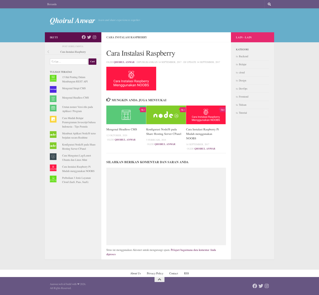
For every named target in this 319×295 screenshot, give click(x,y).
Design (242, 80)
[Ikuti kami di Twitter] (89, 37)
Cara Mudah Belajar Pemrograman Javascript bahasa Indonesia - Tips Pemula (79, 122)
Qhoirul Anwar (72, 20)
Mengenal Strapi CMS (74, 88)
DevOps (243, 88)
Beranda (52, 4)
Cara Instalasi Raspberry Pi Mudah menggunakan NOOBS (202, 133)
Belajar (242, 64)
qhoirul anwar (124, 62)
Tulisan (242, 104)
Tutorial (243, 112)
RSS (186, 273)
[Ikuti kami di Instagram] (94, 37)
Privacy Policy (155, 273)
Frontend (243, 96)
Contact (173, 273)
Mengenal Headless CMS (121, 129)
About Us (135, 273)
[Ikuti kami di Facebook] (84, 37)
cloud (242, 72)
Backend (243, 56)
